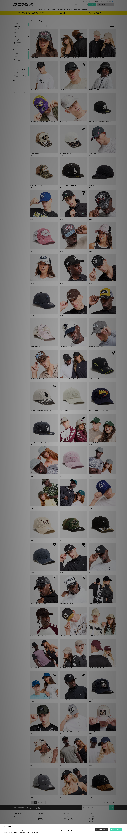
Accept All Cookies (116, 829)
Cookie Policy (35, 832)
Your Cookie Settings (101, 829)
